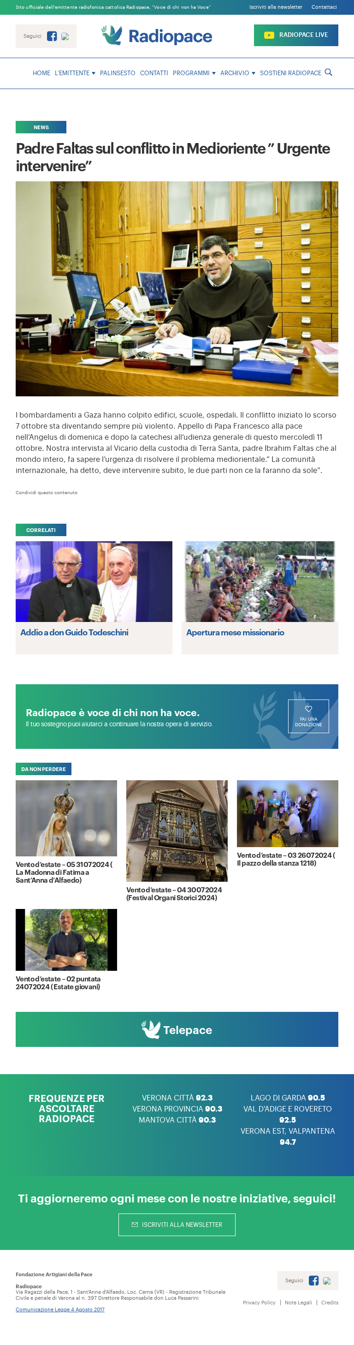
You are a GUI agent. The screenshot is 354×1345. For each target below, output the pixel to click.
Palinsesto (118, 73)
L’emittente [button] (72, 73)
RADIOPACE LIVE (303, 35)
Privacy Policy (259, 1302)
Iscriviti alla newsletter (275, 7)
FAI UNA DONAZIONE (308, 722)
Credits (329, 1302)
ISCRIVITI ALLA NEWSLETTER (181, 1225)
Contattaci (324, 7)
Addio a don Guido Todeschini (74, 632)
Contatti (154, 73)
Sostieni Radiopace (290, 73)
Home (41, 73)
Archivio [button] (234, 73)
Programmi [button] (191, 73)
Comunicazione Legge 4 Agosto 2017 (60, 1309)
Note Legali (298, 1302)
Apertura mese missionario (235, 632)
